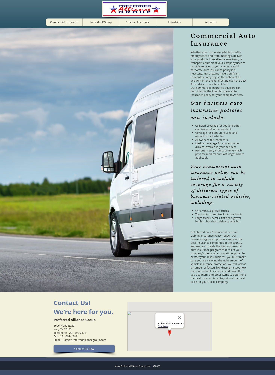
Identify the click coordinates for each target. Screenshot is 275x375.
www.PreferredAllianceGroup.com (132, 366)
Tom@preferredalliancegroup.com (84, 340)
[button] (64, 22)
